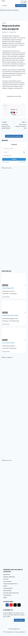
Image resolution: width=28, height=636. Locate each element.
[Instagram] (19, 605)
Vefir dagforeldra (8, 588)
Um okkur (5, 579)
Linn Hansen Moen (8, 343)
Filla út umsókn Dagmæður (14, 136)
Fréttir (4, 23)
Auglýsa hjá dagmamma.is (10, 583)
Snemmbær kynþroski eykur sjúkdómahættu (6, 125)
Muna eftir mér (7, 155)
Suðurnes (5, 312)
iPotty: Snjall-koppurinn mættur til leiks (20, 125)
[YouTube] (14, 113)
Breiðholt (5, 340)
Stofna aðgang (5, 162)
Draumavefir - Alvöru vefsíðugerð (16, 632)
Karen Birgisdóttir (8, 288)
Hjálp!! (5, 597)
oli (7, 32)
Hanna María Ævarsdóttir (10, 315)
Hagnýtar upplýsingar (9, 576)
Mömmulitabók (7, 590)
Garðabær (5, 285)
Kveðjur (5, 586)
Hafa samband (7, 581)
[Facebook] (12, 113)
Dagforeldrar (6, 574)
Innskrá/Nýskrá (20, 5)
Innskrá (14, 159)
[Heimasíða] (17, 113)
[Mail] (15, 605)
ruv (21, 88)
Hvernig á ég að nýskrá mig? (11, 593)
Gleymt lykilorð (22, 162)
